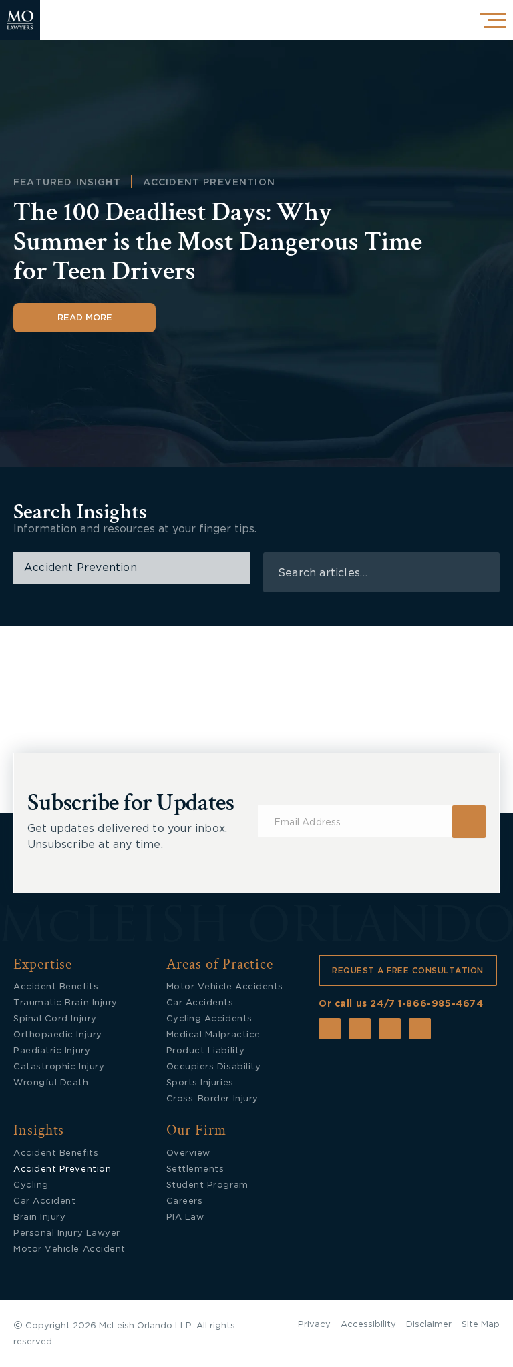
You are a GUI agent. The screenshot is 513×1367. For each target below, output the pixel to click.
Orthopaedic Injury (57, 1035)
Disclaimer (429, 1324)
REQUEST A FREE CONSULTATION (408, 971)
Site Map (481, 1324)
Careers (184, 1201)
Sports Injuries (200, 1083)
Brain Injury (39, 1217)
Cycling (31, 1185)
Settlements (195, 1169)
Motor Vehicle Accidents (224, 987)
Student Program (207, 1185)
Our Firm (196, 1130)
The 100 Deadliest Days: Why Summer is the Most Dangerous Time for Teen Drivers (217, 241)
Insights (38, 1130)
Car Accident (44, 1201)
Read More (84, 318)
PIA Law (185, 1217)
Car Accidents (200, 1003)
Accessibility (368, 1324)
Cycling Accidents (209, 1019)
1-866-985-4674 (440, 1004)
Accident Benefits (55, 987)
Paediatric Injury (51, 1051)
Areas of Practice (220, 964)
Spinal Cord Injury (55, 1019)
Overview (188, 1153)
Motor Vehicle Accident (69, 1249)
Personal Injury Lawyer (66, 1233)
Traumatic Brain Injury (65, 1003)
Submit (469, 821)
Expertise (42, 964)
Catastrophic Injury (58, 1067)
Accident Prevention (209, 182)
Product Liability (205, 1051)
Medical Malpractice (213, 1035)
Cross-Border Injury (212, 1099)
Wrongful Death (51, 1083)
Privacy (314, 1324)
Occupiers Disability (213, 1067)
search (481, 573)
